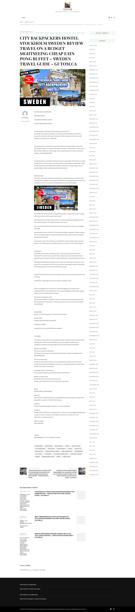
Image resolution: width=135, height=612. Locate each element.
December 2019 (94, 372)
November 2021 (94, 278)
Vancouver (23, 503)
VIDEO (23, 17)
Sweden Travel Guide (56, 33)
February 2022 (93, 266)
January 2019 (93, 417)
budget (67, 446)
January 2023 (93, 221)
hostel (70, 448)
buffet (32, 33)
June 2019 (92, 397)
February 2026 (93, 70)
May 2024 (92, 155)
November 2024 (94, 131)
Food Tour (23, 498)
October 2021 (93, 282)
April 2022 (92, 258)
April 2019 (92, 405)
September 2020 (94, 335)
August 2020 (93, 339)
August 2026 (93, 45)
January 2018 (93, 466)
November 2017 (94, 474)
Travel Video (66, 456)
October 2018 (93, 429)
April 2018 (92, 454)
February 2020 (94, 364)
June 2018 (92, 446)
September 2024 (94, 139)
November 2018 (94, 425)
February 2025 (93, 119)
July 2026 (92, 49)
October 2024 (93, 135)
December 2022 (94, 225)
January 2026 (93, 74)
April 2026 (92, 61)
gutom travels (39, 33)
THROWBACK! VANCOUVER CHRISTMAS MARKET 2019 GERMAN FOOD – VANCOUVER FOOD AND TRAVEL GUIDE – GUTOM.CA (54, 493)
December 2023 (94, 176)
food (28, 494)
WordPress (74, 609)
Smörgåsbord (79, 451)
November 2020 (94, 327)
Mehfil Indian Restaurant (24, 546)
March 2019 (93, 409)
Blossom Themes (59, 609)
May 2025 (92, 106)
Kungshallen (39, 451)
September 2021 (94, 286)
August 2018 (93, 438)
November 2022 (94, 229)
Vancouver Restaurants (23, 509)
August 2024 (93, 143)
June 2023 (92, 200)
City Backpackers (40, 448)
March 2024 (93, 164)
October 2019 (93, 380)
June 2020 (92, 348)
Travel (74, 33)
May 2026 (92, 57)
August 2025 (93, 94)
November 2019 (94, 376)
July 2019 (92, 393)
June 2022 (92, 249)
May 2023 (92, 205)
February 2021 (93, 315)
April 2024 (92, 160)
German (27, 501)
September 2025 (94, 90)
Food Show (23, 497)
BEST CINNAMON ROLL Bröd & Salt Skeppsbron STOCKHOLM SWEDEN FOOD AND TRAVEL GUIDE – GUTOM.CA (53, 518)
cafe (26, 520)
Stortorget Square (76, 454)
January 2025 (93, 123)
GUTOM (67, 9)
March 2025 (93, 115)
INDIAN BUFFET (24, 544)
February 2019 (93, 413)
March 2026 (93, 66)
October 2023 (93, 184)
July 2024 (92, 147)
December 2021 (94, 274)
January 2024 (93, 172)
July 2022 (92, 245)
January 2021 (93, 319)
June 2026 (92, 53)
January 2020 (93, 368)
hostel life (78, 448)
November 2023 (94, 180)
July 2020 (92, 344)
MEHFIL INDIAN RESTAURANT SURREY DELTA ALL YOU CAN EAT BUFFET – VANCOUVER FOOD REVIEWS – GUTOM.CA (54, 535)
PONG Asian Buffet (67, 451)
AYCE (21, 539)
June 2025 (92, 102)
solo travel (38, 454)
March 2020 (93, 360)
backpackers (38, 446)
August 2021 (93, 290)
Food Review (23, 495)
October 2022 (93, 233)
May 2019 (92, 401)
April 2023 (92, 209)
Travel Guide (80, 33)
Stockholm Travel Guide (61, 454)
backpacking (48, 446)
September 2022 (94, 237)
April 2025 (92, 111)
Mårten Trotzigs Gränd (52, 451)
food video (23, 499)
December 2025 (94, 78)
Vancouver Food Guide (24, 507)
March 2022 (93, 262)
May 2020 (92, 352)
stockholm (48, 454)
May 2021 (92, 303)
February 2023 (93, 217)
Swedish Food (67, 33)
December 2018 (94, 421)
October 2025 (93, 86)
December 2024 (94, 127)
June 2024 (92, 151)
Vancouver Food (24, 505)
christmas (23, 494)
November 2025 (94, 82)
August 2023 (93, 192)
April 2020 (92, 356)
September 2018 (94, 434)
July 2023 (92, 196)
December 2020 (94, 323)
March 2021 (93, 311)
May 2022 (92, 254)
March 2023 (93, 213)
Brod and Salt (59, 446)
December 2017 (94, 470)
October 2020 (93, 331)
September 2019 (94, 384)
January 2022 (93, 270)
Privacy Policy (82, 609)
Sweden (47, 33)
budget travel (76, 446)
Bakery (22, 520)
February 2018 (93, 462)
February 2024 (93, 168)
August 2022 (93, 241)
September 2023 (94, 188)
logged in (30, 570)
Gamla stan (51, 448)
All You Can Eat (24, 33)
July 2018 (92, 442)
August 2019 (93, 389)
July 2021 (92, 294)
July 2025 (92, 98)
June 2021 (92, 299)
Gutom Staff (25, 117)
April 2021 (92, 307)
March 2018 (93, 458)
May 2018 (92, 450)
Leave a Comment (25, 121)
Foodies (22, 501)
